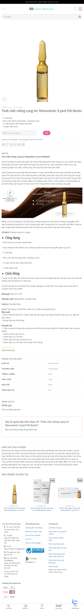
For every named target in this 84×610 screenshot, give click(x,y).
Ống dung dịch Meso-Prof (28, 139)
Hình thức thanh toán (33, 532)
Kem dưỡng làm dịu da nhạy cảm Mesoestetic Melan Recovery (42, 510)
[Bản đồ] (80, 9)
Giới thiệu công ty (55, 528)
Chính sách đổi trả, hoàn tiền (58, 549)
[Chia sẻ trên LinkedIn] (23, 145)
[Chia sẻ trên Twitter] (11, 145)
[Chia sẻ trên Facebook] (7, 145)
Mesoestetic (14, 139)
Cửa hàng (18, 107)
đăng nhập (18, 430)
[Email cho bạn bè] (15, 145)
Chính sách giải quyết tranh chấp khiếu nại (57, 555)
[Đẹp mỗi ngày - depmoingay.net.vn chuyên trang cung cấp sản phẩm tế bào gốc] (42, 8)
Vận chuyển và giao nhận (56, 539)
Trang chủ (6, 107)
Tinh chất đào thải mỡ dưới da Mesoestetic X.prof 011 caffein (14, 510)
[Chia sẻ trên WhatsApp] (3, 145)
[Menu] (3, 9)
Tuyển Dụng (53, 566)
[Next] (82, 497)
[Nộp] (80, 17)
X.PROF (40, 139)
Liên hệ (28, 539)
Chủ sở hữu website (32, 535)
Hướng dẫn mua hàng (33, 528)
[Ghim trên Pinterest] (19, 145)
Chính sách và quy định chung (57, 533)
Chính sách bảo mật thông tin (56, 561)
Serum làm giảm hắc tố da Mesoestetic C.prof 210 (69, 509)
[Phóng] (4, 99)
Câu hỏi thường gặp (33, 543)
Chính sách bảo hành (56, 544)
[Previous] (1, 497)
